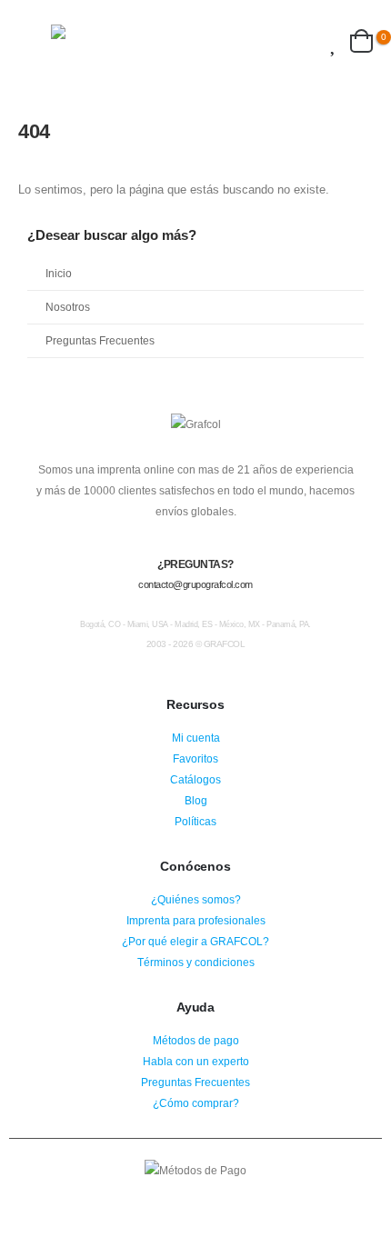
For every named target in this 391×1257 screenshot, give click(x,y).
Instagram (195, 1196)
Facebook (161, 1196)
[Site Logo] (110, 41)
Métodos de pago (196, 1040)
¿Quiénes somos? (196, 899)
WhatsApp (229, 1196)
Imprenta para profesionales (196, 920)
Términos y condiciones (196, 962)
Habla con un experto (196, 1061)
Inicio (58, 273)
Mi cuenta (196, 737)
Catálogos (195, 779)
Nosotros (67, 307)
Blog (196, 800)
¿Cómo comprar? (196, 1103)
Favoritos (195, 758)
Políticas (195, 821)
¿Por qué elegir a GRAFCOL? (195, 941)
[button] (34, 40)
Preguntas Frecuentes (100, 340)
